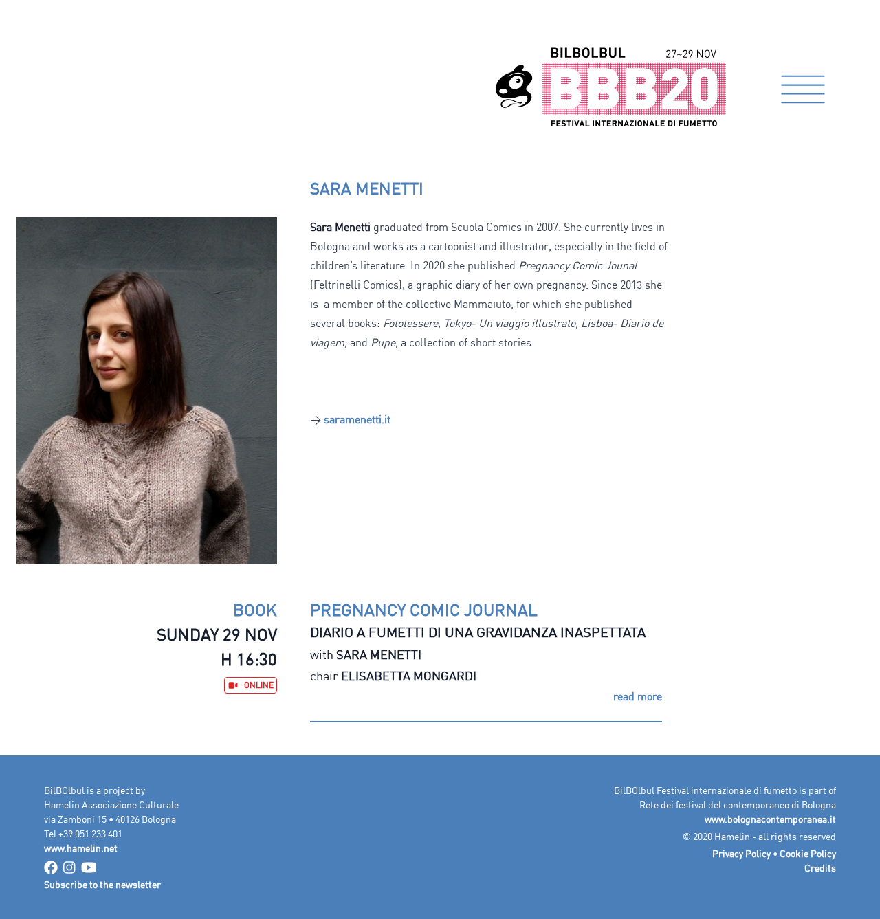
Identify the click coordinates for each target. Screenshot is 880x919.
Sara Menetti (378, 654)
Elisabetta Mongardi (408, 675)
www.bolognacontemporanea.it (770, 819)
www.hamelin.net (81, 848)
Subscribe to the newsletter (102, 884)
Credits (820, 868)
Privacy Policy (741, 853)
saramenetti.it (357, 419)
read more (637, 696)
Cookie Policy (808, 853)
